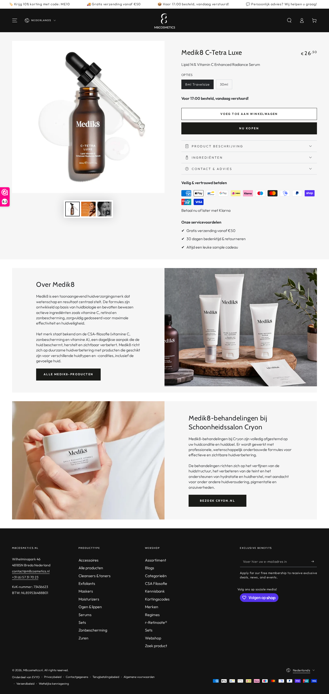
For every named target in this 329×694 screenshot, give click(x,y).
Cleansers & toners (95, 575)
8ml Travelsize (197, 84)
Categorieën (156, 575)
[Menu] (14, 20)
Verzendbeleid (25, 683)
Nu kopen (249, 128)
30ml (224, 84)
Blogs (149, 567)
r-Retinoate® (156, 622)
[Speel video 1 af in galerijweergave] (104, 209)
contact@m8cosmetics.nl (31, 571)
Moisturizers (89, 599)
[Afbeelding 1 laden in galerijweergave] (72, 209)
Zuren (83, 638)
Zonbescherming (93, 630)
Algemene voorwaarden (139, 677)
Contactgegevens (77, 677)
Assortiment (155, 560)
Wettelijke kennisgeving (54, 683)
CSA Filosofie (156, 583)
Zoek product (156, 645)
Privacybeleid (52, 677)
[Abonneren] (314, 561)
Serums (85, 614)
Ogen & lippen (90, 606)
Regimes (152, 614)
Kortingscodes (157, 599)
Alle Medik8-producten (68, 374)
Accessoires (89, 560)
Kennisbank (155, 591)
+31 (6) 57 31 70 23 (25, 577)
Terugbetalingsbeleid (105, 677)
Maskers (86, 591)
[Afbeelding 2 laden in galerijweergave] (88, 209)
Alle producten (91, 567)
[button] (289, 20)
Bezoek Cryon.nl (217, 500)
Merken (151, 606)
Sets (82, 622)
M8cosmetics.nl (33, 670)
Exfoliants (87, 583)
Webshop (153, 638)
